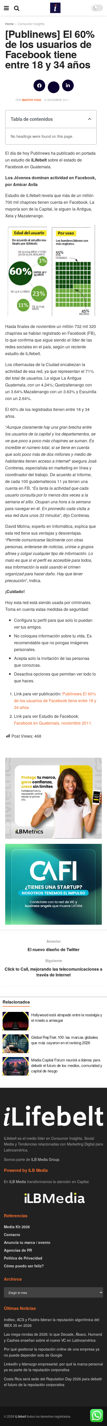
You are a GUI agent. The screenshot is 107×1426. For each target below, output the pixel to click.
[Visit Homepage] (55, 8)
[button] (39, 85)
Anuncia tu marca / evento (27, 1242)
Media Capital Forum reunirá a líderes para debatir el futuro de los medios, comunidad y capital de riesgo (66, 1065)
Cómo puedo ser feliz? (24, 1265)
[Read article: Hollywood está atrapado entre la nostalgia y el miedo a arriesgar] (16, 1021)
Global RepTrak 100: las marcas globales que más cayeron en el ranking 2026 (64, 1039)
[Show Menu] (6, 8)
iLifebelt (20, 1416)
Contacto (12, 1234)
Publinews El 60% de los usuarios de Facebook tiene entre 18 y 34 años (55, 700)
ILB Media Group (45, 1159)
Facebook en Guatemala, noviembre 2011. (53, 723)
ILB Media (17, 1181)
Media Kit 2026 (17, 1226)
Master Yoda (31, 100)
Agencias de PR (18, 1250)
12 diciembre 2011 (56, 100)
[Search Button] (16, 8)
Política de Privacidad (23, 1258)
